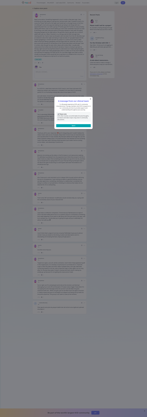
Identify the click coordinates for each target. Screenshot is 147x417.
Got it (73, 126)
